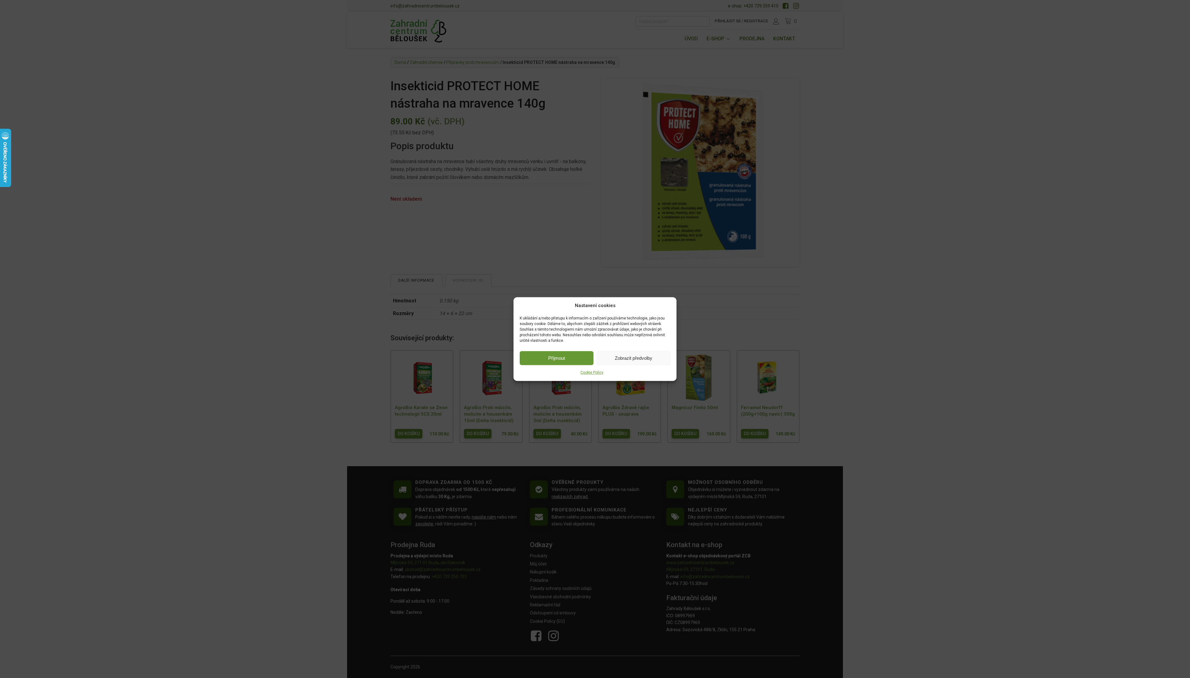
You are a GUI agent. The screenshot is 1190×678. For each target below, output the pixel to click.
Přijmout (556, 358)
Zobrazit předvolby (633, 358)
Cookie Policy (591, 372)
